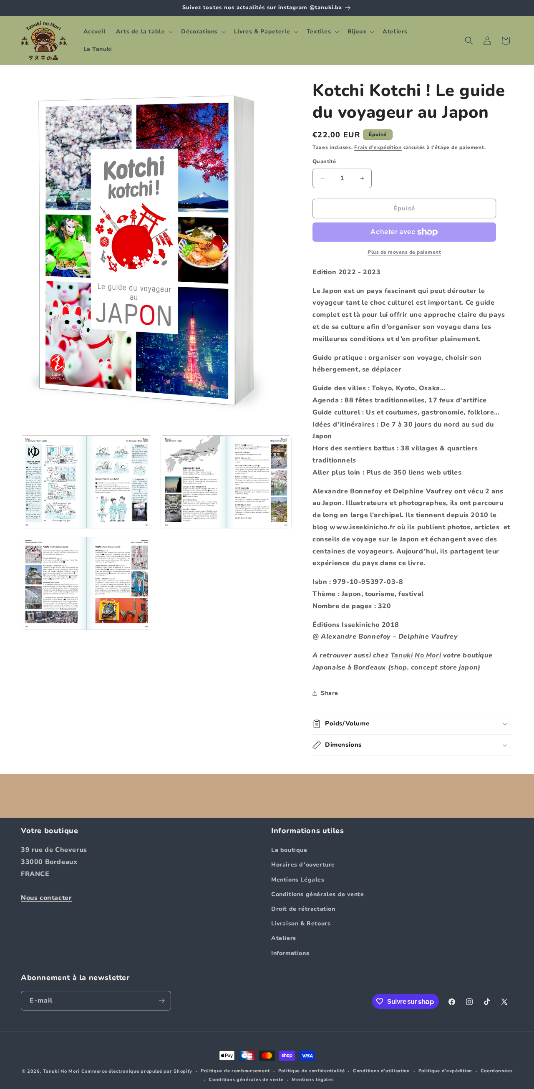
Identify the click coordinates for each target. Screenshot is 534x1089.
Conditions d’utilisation (381, 1071)
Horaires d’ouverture (303, 865)
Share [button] (329, 693)
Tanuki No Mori (415, 655)
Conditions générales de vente (317, 894)
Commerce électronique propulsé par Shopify (136, 1071)
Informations (290, 953)
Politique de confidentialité (311, 1071)
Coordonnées (497, 1071)
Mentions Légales (298, 880)
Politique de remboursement (235, 1071)
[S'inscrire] (161, 1001)
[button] (143, 31)
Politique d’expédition (445, 1071)
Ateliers (283, 938)
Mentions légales (312, 1079)
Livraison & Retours (300, 923)
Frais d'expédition (378, 147)
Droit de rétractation (303, 909)
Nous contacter (46, 897)
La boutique (289, 850)
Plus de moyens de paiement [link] (404, 252)
